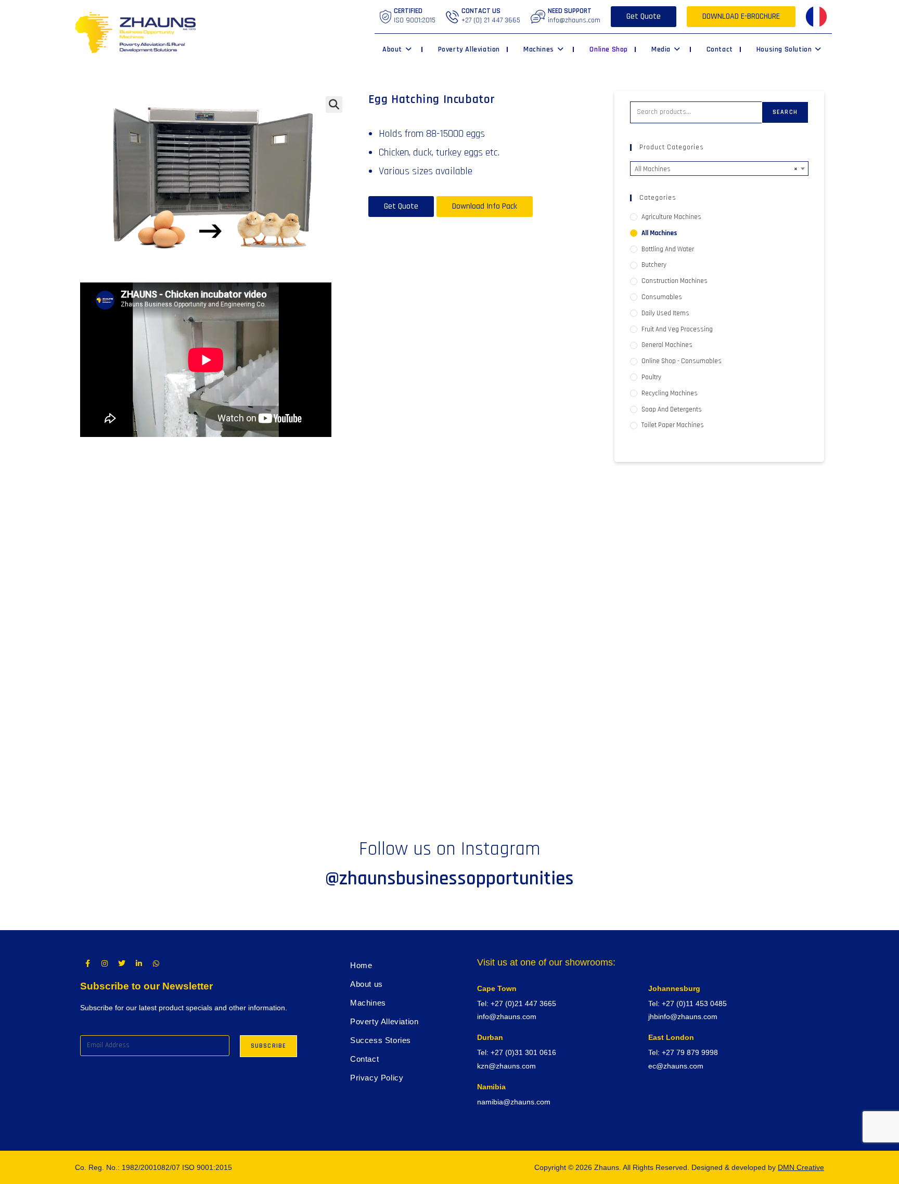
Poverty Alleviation (384, 1021)
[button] (334, 104)
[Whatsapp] (156, 963)
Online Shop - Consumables (681, 361)
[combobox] (719, 168)
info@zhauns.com (574, 20)
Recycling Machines (669, 393)
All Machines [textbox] (716, 169)
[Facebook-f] (87, 963)
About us (366, 984)
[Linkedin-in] (139, 963)
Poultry (651, 377)
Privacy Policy (376, 1077)
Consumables (661, 297)
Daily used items (665, 313)
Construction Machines (674, 281)
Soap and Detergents (671, 409)
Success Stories (380, 1040)
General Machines (666, 345)
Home (361, 965)
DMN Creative (801, 1167)
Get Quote (643, 16)
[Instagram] (104, 963)
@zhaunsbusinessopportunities (449, 879)
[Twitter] (121, 963)
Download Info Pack (484, 206)
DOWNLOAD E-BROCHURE (741, 16)
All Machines (659, 233)
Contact (364, 1058)
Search (785, 112)
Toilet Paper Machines (672, 425)
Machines (368, 1002)
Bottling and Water (667, 249)
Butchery (653, 265)
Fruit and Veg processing (677, 329)
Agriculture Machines (671, 217)
